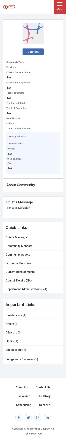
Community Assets (18, 254)
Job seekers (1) (16, 349)
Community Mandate (19, 246)
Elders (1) (12, 341)
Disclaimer (23, 396)
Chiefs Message (16, 237)
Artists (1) (12, 324)
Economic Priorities (18, 263)
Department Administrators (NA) (26, 289)
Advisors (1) (13, 332)
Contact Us (43, 387)
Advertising (23, 405)
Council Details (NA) (19, 280)
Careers (44, 405)
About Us (22, 387)
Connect (33, 51)
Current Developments (20, 272)
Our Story (44, 396)
